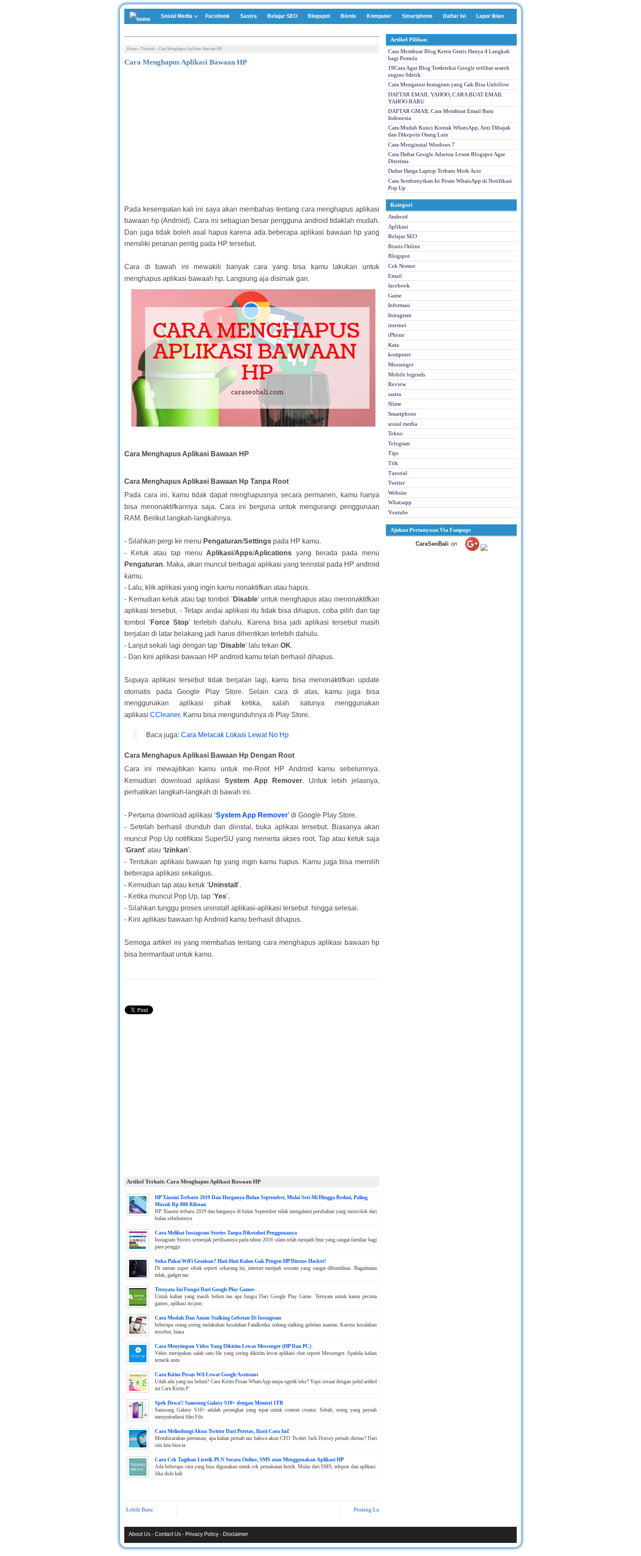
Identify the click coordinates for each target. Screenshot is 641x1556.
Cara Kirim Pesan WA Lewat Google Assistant (206, 1374)
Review (397, 384)
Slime (395, 403)
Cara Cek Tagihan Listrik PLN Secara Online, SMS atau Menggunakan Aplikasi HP (249, 1460)
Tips (393, 453)
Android (398, 216)
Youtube (398, 512)
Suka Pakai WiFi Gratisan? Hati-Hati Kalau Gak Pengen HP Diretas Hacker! (240, 1261)
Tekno (395, 433)
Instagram (399, 315)
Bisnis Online (404, 246)
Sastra (248, 16)
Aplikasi (398, 226)
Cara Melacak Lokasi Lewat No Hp (235, 735)
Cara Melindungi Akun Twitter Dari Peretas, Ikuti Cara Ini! (222, 1431)
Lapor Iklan (490, 16)
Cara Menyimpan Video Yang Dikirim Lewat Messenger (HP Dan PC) (233, 1346)
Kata (393, 345)
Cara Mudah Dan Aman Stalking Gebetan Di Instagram (218, 1318)
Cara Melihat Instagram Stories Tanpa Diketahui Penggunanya (226, 1233)
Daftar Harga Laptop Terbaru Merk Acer (434, 171)
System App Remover (252, 815)
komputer (399, 354)
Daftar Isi (454, 16)
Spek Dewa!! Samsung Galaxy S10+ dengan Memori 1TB (219, 1403)
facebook (399, 285)
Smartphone (417, 16)
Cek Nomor (401, 266)
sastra (394, 394)
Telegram (399, 443)
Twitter (396, 482)
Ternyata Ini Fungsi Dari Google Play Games (205, 1289)
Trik (393, 463)
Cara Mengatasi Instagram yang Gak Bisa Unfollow (448, 84)
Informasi (399, 305)
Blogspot (319, 16)
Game (395, 295)
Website (397, 492)
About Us (139, 1534)
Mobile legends (406, 374)
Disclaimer (235, 1534)
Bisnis (348, 16)
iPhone (396, 335)
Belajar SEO (282, 16)
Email (395, 276)
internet (397, 325)
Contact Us (168, 1534)
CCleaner (165, 714)
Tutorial (148, 49)
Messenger (400, 364)
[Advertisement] (251, 138)
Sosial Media (176, 16)
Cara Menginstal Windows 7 (421, 144)
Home (132, 49)
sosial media (402, 424)
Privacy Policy (201, 1534)
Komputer (379, 16)
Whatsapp (400, 502)
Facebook (217, 16)
